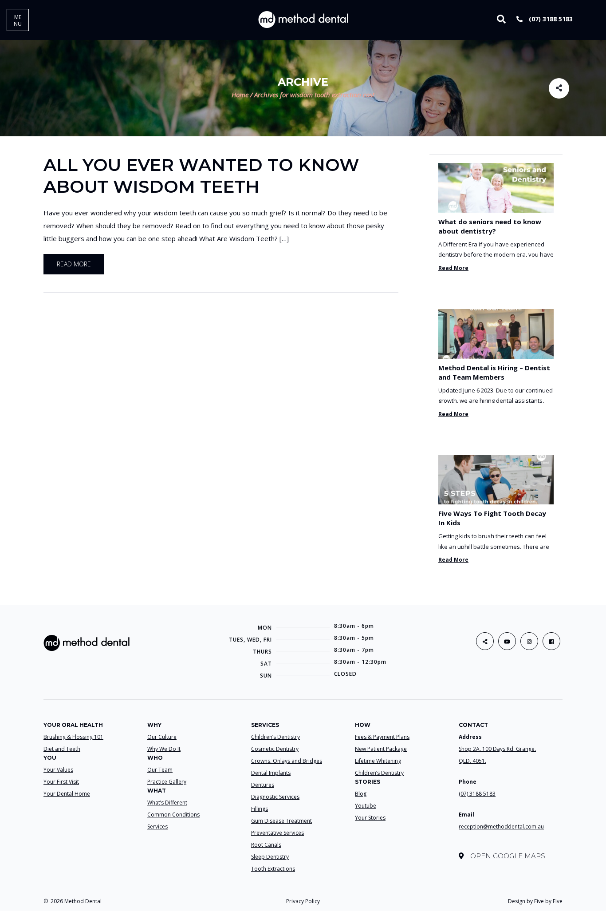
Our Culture (162, 737)
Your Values (58, 769)
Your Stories (370, 817)
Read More (453, 268)
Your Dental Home (66, 793)
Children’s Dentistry (275, 737)
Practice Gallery (166, 781)
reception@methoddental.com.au (501, 826)
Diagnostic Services (275, 797)
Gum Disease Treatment (281, 821)
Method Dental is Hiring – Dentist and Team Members (494, 372)
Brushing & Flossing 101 (73, 737)
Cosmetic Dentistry (275, 749)
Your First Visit (61, 781)
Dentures (262, 785)
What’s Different (167, 802)
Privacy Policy (303, 901)
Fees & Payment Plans (382, 737)
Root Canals (266, 845)
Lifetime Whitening (378, 761)
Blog (360, 793)
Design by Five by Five (535, 901)
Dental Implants (271, 773)
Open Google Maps (507, 856)
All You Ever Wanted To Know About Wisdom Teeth (201, 175)
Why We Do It (164, 749)
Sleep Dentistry (270, 856)
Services (157, 826)
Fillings (259, 809)
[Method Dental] (303, 19)
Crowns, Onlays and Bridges (286, 761)
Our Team (160, 769)
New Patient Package (381, 749)
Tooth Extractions (273, 868)
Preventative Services (277, 833)
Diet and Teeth (61, 749)
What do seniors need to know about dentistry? (489, 226)
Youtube (365, 805)
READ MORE (74, 264)
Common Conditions (173, 814)
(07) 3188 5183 (550, 19)
